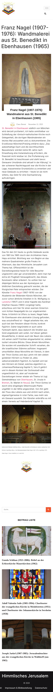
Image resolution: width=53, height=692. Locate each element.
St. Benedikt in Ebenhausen (15, 128)
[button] (45, 13)
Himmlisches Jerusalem (25, 675)
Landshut (6, 302)
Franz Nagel (16, 292)
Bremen (5, 382)
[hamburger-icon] (47, 8)
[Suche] (48, 509)
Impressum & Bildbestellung (18, 688)
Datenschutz (41, 688)
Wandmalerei (27, 104)
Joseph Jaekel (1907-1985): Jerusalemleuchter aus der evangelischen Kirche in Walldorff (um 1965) (25, 657)
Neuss (26, 382)
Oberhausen (27, 379)
